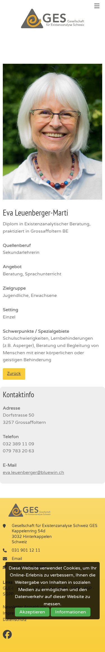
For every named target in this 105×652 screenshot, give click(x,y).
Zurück (14, 373)
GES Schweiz (52, 18)
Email (17, 558)
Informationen (70, 612)
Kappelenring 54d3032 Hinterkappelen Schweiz (32, 536)
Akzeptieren (32, 612)
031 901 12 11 (26, 550)
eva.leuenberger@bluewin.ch (33, 472)
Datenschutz (15, 619)
